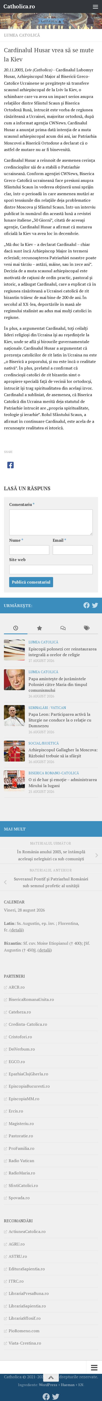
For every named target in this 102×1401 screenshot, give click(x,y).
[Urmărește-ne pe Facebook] (86, 605)
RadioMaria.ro (22, 1173)
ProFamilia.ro (21, 1148)
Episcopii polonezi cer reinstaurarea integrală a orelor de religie (63, 652)
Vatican (58, 708)
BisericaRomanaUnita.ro (31, 999)
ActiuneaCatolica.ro (27, 1231)
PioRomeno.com (24, 1331)
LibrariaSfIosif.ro (25, 1318)
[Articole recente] (15, 628)
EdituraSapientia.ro (27, 1269)
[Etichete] (86, 628)
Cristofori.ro (20, 1037)
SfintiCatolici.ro (23, 1185)
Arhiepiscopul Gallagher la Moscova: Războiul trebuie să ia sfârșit (63, 752)
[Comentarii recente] (63, 628)
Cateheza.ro (20, 1012)
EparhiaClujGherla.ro (28, 1074)
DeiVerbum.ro (22, 1049)
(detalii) (16, 930)
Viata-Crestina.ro (25, 1343)
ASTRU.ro (18, 1256)
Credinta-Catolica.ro (28, 1024)
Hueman (68, 1384)
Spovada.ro (19, 1198)
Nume (16, 540)
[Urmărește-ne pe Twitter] (95, 605)
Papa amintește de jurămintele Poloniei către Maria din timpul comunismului (58, 684)
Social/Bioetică (44, 743)
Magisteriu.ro (21, 1123)
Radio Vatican (21, 1160)
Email (59, 540)
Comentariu (22, 504)
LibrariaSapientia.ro (27, 1306)
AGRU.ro (17, 1244)
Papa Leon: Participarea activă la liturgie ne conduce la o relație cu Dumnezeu (60, 720)
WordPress (48, 1384)
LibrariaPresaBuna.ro (29, 1293)
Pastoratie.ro (21, 1136)
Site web (17, 559)
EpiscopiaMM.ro (24, 1099)
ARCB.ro (17, 987)
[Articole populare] (39, 628)
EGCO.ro (17, 1061)
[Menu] (95, 6)
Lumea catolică (22, 35)
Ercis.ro (16, 1111)
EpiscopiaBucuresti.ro (29, 1086)
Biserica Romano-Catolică (54, 773)
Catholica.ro (19, 6)
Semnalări (38, 708)
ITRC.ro (16, 1281)
